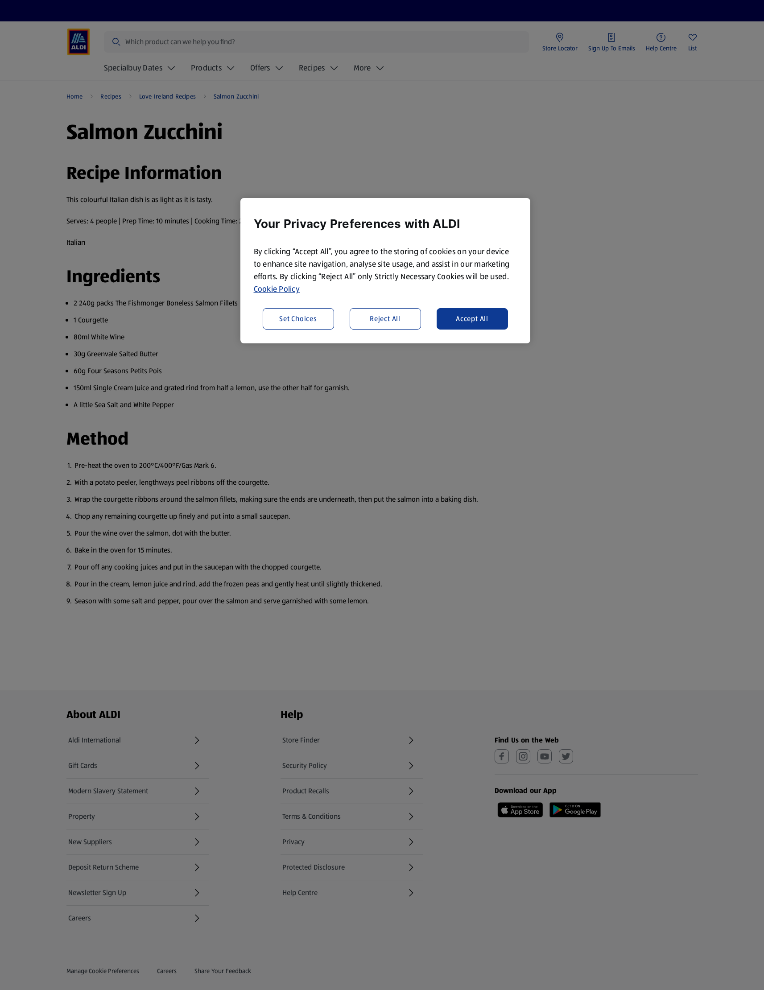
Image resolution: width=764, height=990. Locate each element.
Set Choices (298, 319)
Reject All (385, 319)
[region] (385, 270)
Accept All (472, 319)
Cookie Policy (277, 289)
